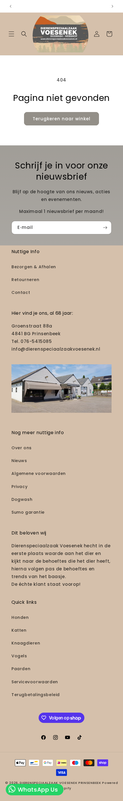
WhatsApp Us (37, 790)
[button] (11, 34)
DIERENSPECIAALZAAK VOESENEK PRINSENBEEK (60, 782)
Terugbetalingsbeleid (35, 695)
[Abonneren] (105, 227)
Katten (19, 630)
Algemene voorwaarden (38, 473)
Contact (20, 292)
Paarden (20, 669)
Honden (20, 617)
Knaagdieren (25, 643)
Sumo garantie (28, 512)
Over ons (21, 448)
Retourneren (25, 279)
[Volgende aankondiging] (112, 6)
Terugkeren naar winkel (61, 119)
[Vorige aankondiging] (10, 6)
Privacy (19, 486)
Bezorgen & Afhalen (33, 267)
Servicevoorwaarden (34, 682)
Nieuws (19, 460)
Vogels (19, 656)
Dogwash (21, 499)
